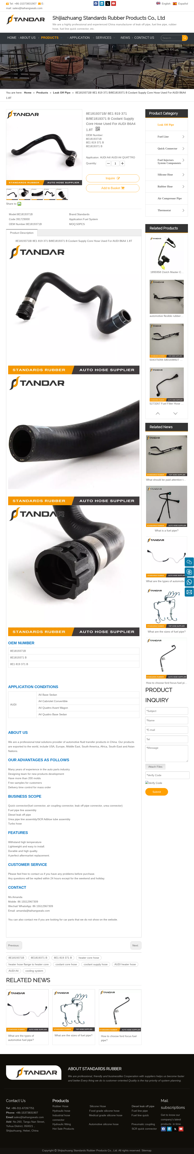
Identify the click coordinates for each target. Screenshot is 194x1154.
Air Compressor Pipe (170, 198)
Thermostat (164, 210)
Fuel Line (163, 136)
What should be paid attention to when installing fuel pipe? (166, 479)
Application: (76, 219)
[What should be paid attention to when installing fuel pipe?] (166, 455)
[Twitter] (107, 3)
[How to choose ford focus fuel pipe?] (120, 1010)
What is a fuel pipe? (166, 530)
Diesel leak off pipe (143, 1106)
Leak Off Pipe (166, 124)
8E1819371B (16, 957)
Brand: (73, 214)
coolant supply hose (96, 964)
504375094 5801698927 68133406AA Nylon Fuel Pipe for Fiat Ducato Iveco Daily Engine (167, 315)
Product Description (22, 232)
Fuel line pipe (140, 1110)
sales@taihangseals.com (29, 1117)
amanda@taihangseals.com (33, 910)
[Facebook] (96, 3)
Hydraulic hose (61, 1110)
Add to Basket (110, 188)
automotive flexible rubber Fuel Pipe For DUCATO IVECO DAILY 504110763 (167, 272)
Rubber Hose (165, 186)
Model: (13, 214)
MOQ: (72, 224)
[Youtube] (113, 3)
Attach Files (155, 766)
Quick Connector (167, 148)
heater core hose (89, 957)
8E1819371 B (39, 957)
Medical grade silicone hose (105, 1115)
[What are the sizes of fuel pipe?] (74, 1010)
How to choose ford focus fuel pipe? (119, 1038)
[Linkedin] (101, 3)
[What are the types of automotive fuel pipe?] (27, 1010)
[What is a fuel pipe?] (166, 506)
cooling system (34, 970)
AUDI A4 (14, 970)
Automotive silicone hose (96, 1124)
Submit (157, 791)
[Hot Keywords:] (185, 38)
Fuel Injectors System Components (169, 162)
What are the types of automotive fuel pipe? (21, 1037)
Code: (12, 219)
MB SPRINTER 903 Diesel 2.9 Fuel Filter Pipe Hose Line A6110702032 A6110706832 (167, 403)
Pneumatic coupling (143, 1124)
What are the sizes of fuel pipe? (73, 1035)
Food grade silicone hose (104, 1110)
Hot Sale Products (63, 1128)
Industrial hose (61, 1115)
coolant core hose (66, 964)
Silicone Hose (165, 174)
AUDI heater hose (125, 964)
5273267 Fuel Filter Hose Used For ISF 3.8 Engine (167, 359)
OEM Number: (17, 224)
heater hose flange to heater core (29, 964)
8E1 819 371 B (63, 957)
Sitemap (146, 1150)
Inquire (110, 178)
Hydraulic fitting (61, 1124)
